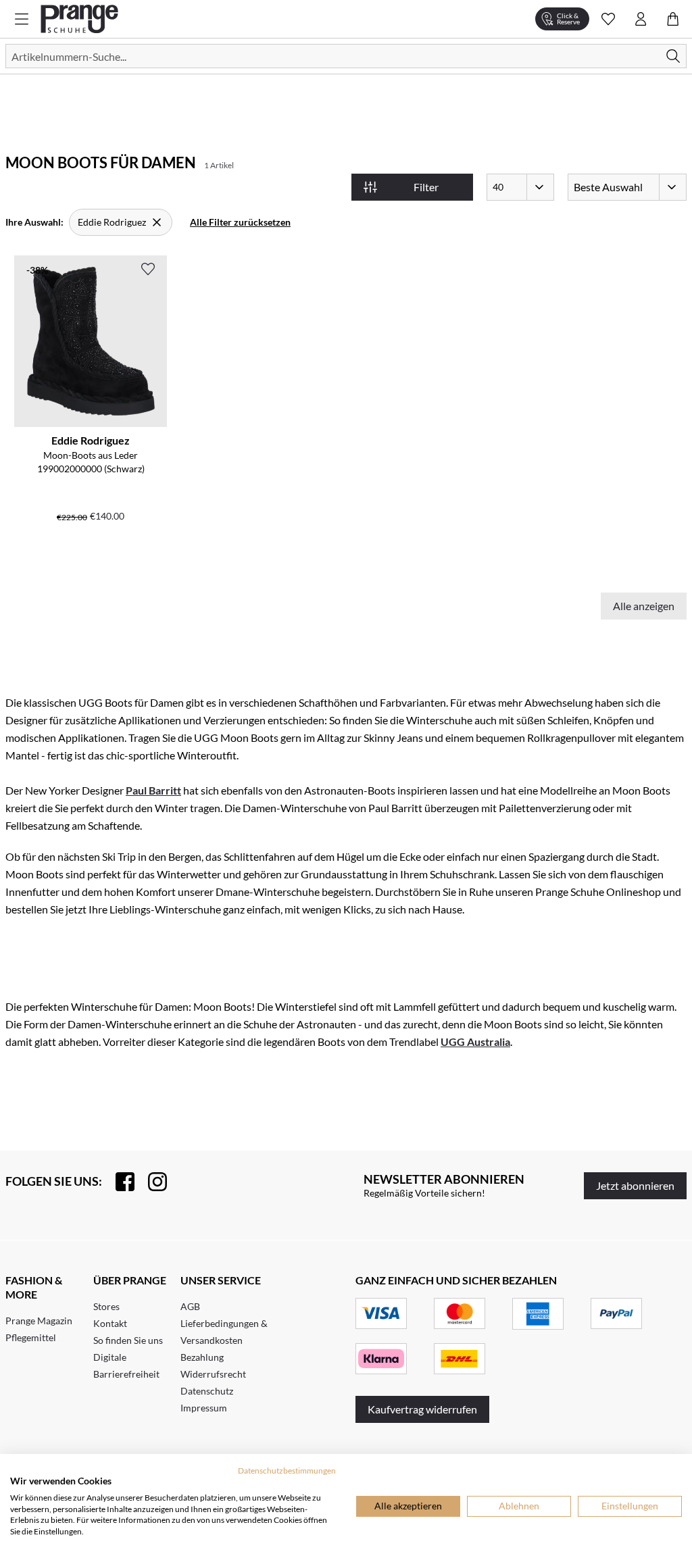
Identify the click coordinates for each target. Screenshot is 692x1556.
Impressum (203, 1407)
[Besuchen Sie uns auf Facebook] (118, 1181)
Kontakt (110, 1323)
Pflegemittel (30, 1337)
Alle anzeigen (643, 605)
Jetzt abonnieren (635, 1185)
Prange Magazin (38, 1320)
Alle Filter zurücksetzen (240, 222)
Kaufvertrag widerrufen (422, 1409)
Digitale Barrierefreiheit (126, 1365)
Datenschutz (206, 1391)
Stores (106, 1306)
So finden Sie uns (128, 1340)
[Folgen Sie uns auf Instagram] (150, 1181)
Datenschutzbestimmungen (287, 1470)
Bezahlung (202, 1357)
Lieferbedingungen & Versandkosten (224, 1331)
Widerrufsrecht (213, 1374)
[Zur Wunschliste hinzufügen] (148, 268)
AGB (190, 1306)
